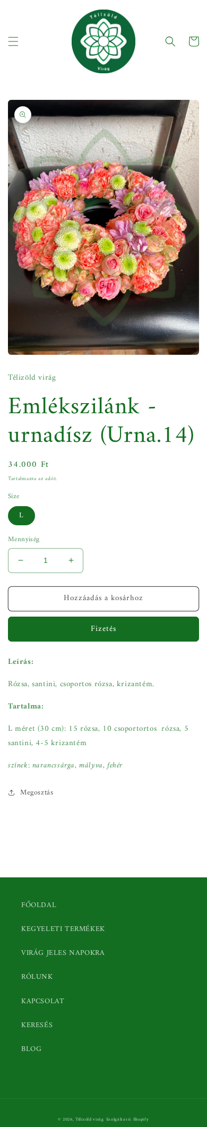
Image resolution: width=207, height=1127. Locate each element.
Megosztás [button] (36, 792)
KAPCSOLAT (42, 1001)
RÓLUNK (37, 977)
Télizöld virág (89, 1119)
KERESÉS (37, 1025)
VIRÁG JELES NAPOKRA (63, 953)
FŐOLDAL (38, 905)
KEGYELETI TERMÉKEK (63, 929)
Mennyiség (24, 539)
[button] (13, 41)
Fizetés (103, 629)
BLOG (31, 1049)
